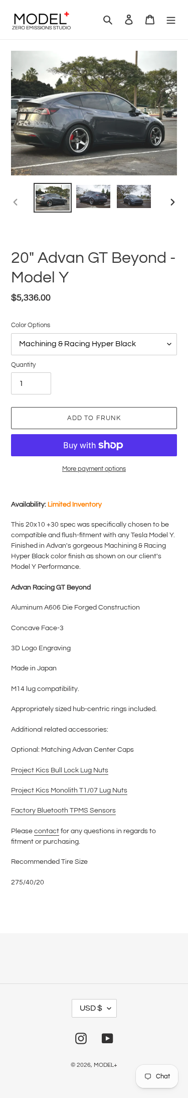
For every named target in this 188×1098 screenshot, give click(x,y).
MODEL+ (105, 1065)
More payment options (94, 468)
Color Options (30, 325)
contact (46, 831)
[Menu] (170, 20)
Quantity (23, 364)
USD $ (91, 1008)
